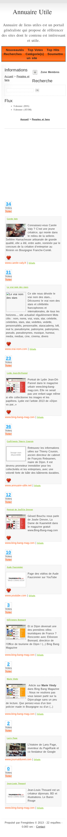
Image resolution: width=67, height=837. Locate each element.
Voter (8, 211)
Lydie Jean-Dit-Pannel (17, 373)
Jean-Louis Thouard (16, 783)
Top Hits (53, 50)
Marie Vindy (12, 679)
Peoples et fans (41, 119)
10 (8, 552)
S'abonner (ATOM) (22, 109)
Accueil (9, 76)
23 (8, 358)
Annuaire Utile (32, 11)
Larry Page (12, 738)
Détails (32, 263)
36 (8, 426)
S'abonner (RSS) (21, 106)
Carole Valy (12, 219)
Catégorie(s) (35, 54)
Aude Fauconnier (15, 567)
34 (8, 203)
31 (8, 272)
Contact (40, 826)
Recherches (13, 54)
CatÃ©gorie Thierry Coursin (20, 441)
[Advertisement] (33, 167)
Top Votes (35, 50)
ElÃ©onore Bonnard (16, 620)
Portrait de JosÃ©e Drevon (20, 510)
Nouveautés (15, 50)
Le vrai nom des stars (17, 287)
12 (8, 494)
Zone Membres (50, 72)
